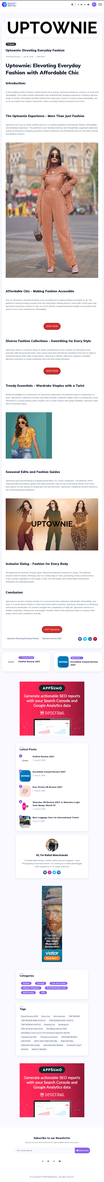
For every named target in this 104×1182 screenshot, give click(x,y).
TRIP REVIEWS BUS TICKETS (61, 1020)
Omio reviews (59, 1016)
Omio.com (45, 1016)
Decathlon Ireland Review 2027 (49, 771)
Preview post (27, 658)
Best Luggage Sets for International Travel (56, 817)
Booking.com (49, 1025)
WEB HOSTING (67, 1041)
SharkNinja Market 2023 (56, 1029)
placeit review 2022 (29, 1016)
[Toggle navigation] (100, 4)
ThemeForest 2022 (29, 1037)
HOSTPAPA (26, 1041)
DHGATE (24, 1049)
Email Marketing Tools (56, 988)
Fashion (11, 44)
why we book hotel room (32, 1029)
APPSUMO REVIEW (69, 1037)
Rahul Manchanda (13, 57)
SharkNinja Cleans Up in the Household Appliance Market (45, 1033)
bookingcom (63, 1025)
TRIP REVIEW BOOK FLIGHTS (33, 1020)
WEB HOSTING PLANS (30, 1045)
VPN (43, 993)
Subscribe (83, 1150)
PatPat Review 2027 (29, 661)
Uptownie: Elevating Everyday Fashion (23, 638)
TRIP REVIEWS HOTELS (31, 1025)
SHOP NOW (52, 326)
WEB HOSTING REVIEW (53, 1045)
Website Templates (31, 988)
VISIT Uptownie (52, 629)
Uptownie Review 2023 (51, 638)
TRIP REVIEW (74, 1016)
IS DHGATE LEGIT (74, 1045)
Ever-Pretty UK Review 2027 (47, 787)
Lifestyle (40, 983)
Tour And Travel (58, 983)
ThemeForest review (49, 1037)
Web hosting (28, 993)
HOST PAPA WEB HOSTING (45, 1041)
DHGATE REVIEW (39, 1049)
